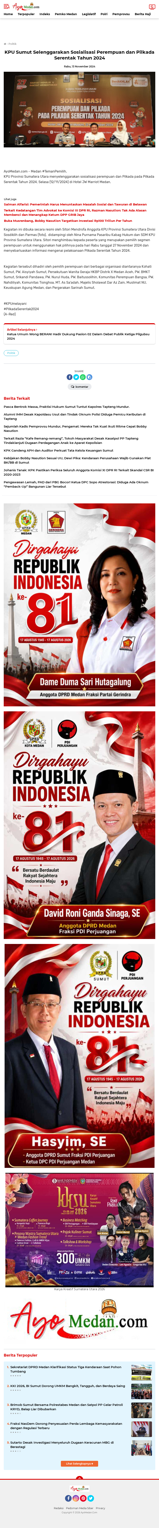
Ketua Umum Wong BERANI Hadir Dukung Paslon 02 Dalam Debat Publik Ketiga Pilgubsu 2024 (78, 336)
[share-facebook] (69, 377)
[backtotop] (79, 1479)
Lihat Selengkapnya (78, 1463)
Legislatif (89, 14)
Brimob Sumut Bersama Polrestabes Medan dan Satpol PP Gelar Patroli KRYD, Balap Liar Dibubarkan (66, 1407)
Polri (104, 14)
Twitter (92, 1503)
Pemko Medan (66, 14)
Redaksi (59, 1508)
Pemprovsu (121, 14)
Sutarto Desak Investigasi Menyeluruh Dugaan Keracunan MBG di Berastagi (62, 1445)
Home (8, 14)
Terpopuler (26, 14)
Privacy (100, 1508)
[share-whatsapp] (83, 377)
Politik (11, 353)
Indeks (45, 14)
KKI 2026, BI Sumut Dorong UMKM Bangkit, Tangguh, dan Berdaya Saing (67, 1386)
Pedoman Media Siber (79, 1508)
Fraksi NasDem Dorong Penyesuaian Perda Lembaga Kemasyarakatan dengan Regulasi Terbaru (66, 1426)
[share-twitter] (76, 377)
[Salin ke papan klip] (89, 377)
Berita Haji (143, 14)
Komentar (81, 386)
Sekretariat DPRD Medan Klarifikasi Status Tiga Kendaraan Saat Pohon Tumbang (65, 1369)
